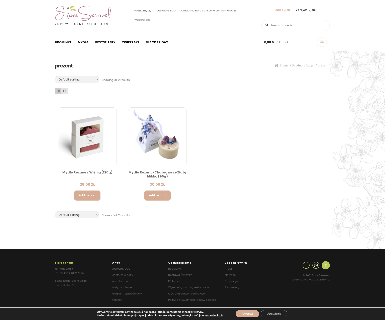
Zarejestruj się (306, 10)
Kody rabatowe (122, 287)
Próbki (229, 269)
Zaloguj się (283, 10)
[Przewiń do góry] (326, 265)
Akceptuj (247, 314)
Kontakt (117, 300)
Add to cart (87, 195)
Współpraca (142, 20)
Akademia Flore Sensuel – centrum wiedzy (208, 10)
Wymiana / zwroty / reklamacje (188, 287)
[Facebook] (306, 265)
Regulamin (175, 269)
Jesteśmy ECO (166, 10)
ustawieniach (214, 315)
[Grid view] (58, 91)
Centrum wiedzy (122, 275)
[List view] (64, 91)
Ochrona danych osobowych (187, 294)
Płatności (174, 281)
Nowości (230, 275)
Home (284, 65)
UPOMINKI (63, 42)
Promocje (231, 281)
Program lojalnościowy (127, 294)
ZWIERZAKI (130, 42)
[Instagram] (316, 265)
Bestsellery (105, 42)
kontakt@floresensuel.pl (71, 281)
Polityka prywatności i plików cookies (192, 300)
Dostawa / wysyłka (180, 275)
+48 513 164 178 (64, 285)
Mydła (83, 42)
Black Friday (157, 42)
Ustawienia (274, 314)
